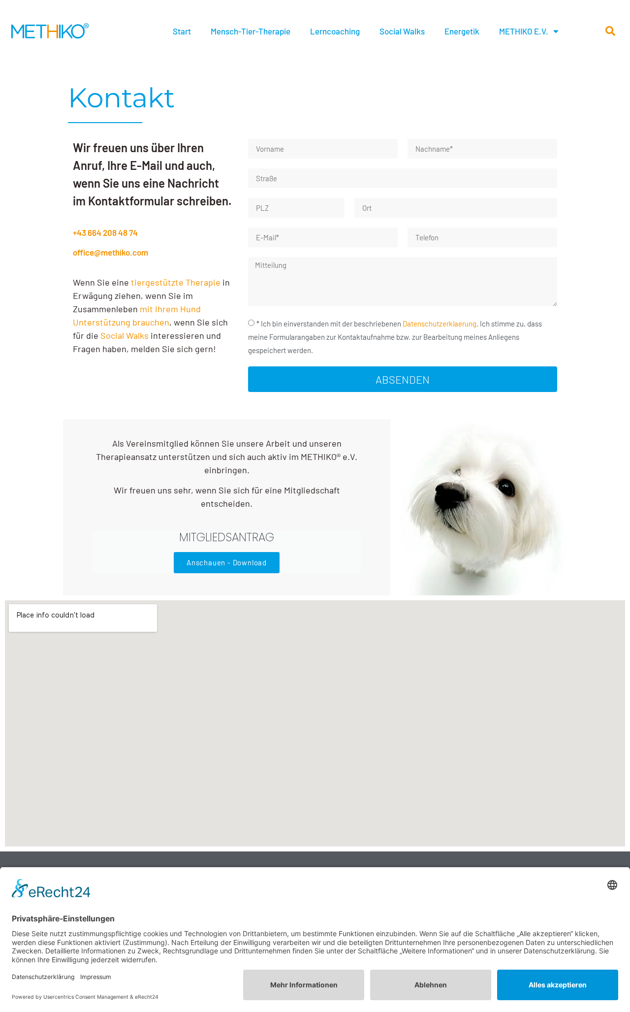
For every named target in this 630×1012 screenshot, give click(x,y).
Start (182, 31)
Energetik (461, 31)
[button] (610, 31)
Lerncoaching (335, 31)
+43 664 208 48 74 (105, 232)
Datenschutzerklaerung (439, 323)
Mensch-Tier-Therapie (250, 31)
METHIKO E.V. (523, 31)
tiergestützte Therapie (175, 282)
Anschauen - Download (227, 562)
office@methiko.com (110, 252)
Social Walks (402, 31)
